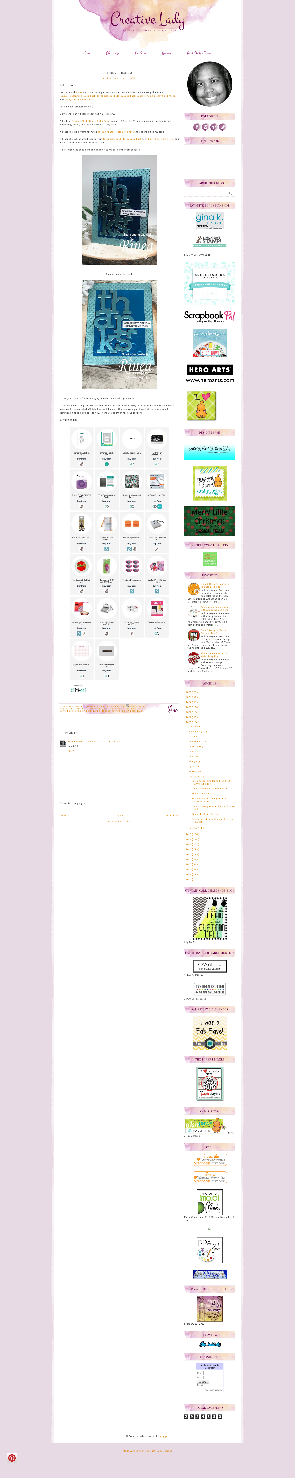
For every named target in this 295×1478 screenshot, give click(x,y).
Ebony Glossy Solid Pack (78, 99)
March (192, 771)
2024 (189, 702)
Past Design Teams (199, 53)
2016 (189, 849)
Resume (166, 53)
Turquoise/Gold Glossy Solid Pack (116, 96)
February (194, 777)
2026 (189, 692)
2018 (189, 839)
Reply (71, 751)
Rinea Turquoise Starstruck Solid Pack (127, 708)
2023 (189, 707)
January (193, 828)
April (192, 766)
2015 (189, 854)
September (195, 742)
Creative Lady (147, 19)
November (195, 731)
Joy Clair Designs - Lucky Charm (210, 789)
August (193, 746)
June (191, 756)
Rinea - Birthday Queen (205, 814)
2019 (189, 834)
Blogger (163, 1436)
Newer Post (66, 815)
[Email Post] (127, 705)
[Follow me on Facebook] (197, 130)
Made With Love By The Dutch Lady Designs (147, 1451)
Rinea (79, 92)
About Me (112, 53)
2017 (189, 844)
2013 (189, 864)
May (191, 762)
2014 (189, 859)
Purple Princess (76, 741)
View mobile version (119, 821)
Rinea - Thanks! (200, 793)
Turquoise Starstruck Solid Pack (77, 96)
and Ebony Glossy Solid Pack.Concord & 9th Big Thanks (102, 706)
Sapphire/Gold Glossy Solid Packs (156, 96)
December (195, 727)
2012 (189, 869)
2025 (189, 697)
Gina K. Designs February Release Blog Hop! (215, 585)
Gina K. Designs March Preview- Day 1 (213, 632)
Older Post (172, 815)
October (194, 736)
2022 (189, 712)
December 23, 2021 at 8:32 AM (103, 741)
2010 (189, 879)
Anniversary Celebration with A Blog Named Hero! (215, 608)
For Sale (140, 53)
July (191, 751)
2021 (189, 717)
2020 (189, 722)
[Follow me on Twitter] (223, 130)
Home (86, 53)
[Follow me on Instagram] (205, 130)
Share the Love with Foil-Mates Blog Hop (215, 655)
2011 (189, 874)
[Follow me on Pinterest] (214, 130)
